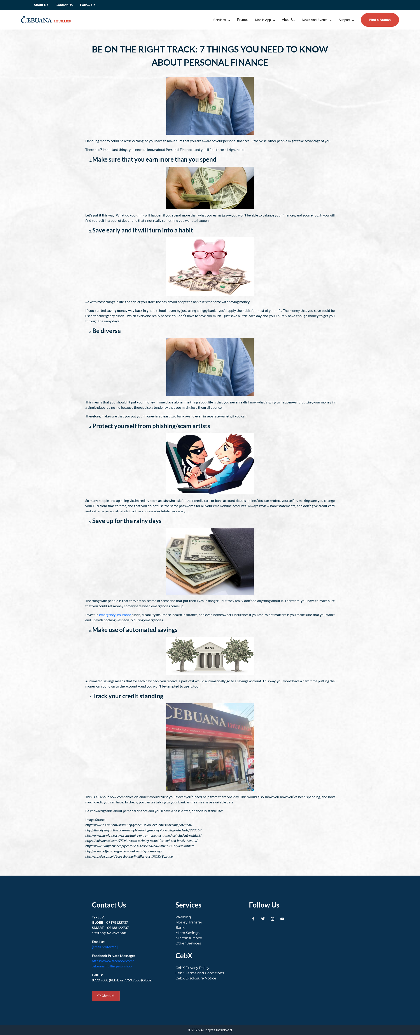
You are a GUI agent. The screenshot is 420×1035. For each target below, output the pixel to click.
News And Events (314, 20)
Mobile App (263, 20)
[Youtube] (282, 919)
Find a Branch (380, 20)
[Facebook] (253, 919)
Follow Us (87, 5)
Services (219, 20)
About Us (41, 5)
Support (344, 20)
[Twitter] (263, 919)
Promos (242, 19)
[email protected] (105, 947)
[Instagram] (272, 919)
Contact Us (64, 5)
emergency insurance (115, 615)
